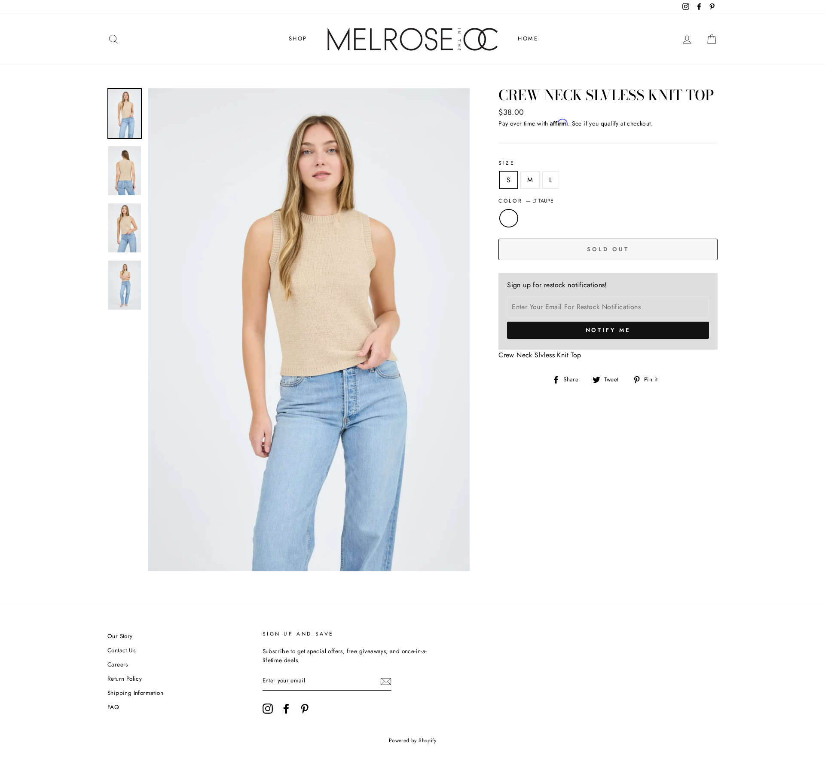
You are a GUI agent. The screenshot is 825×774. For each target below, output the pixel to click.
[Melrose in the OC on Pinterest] (304, 708)
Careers (117, 664)
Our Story (120, 636)
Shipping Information (135, 692)
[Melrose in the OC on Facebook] (286, 708)
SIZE (506, 163)
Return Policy (124, 678)
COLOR (525, 201)
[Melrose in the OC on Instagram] (268, 708)
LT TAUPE (508, 218)
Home (528, 38)
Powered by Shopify (412, 740)
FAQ (113, 707)
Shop (298, 38)
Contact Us (121, 650)
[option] (309, 329)
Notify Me (608, 330)
